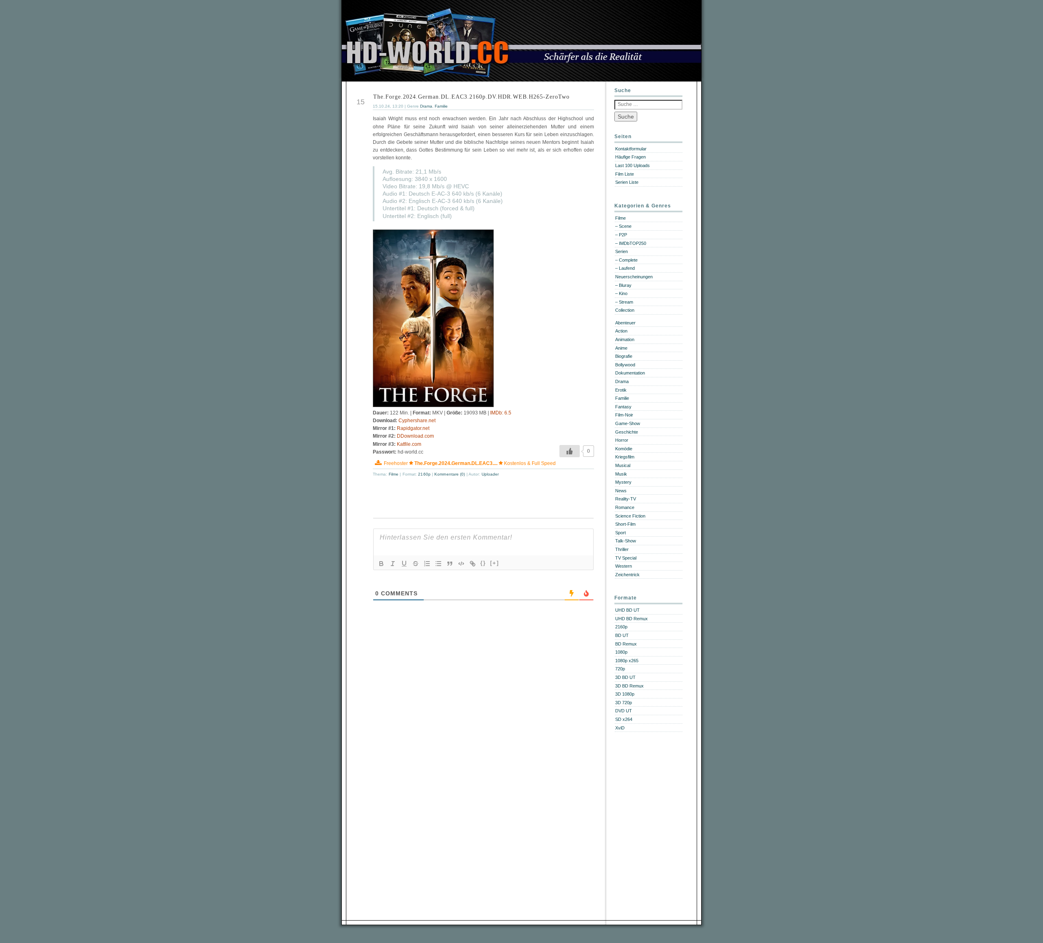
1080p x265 (626, 660)
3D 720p (623, 702)
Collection (624, 310)
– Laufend (625, 268)
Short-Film (625, 524)
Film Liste (624, 174)
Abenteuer (625, 322)
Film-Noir (624, 414)
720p (620, 668)
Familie (441, 106)
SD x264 (623, 719)
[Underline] (404, 563)
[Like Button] (569, 451)
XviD (620, 727)
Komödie (623, 448)
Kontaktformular (631, 148)
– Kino (621, 293)
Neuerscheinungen (634, 276)
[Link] (472, 563)
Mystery (623, 482)
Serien (621, 251)
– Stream (624, 302)
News (621, 490)
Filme (394, 474)
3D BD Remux (629, 685)
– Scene (623, 226)
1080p (621, 652)
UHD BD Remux (631, 618)
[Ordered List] (427, 563)
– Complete (626, 260)
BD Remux (626, 643)
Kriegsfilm (624, 456)
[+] (494, 563)
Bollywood (625, 364)
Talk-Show (625, 540)
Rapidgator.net (413, 428)
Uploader (490, 474)
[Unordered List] (438, 563)
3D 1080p (624, 694)
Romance (624, 507)
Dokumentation (630, 372)
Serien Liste (626, 182)
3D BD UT (625, 677)
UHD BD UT (627, 610)
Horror (621, 440)
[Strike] (415, 563)
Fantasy (623, 406)
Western (623, 566)
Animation (624, 339)
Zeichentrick (627, 574)
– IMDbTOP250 (630, 243)
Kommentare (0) (450, 474)
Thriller (622, 549)
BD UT (622, 635)
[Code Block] (461, 563)
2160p (424, 474)
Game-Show (627, 423)
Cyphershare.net (417, 420)
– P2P (621, 234)
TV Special (625, 557)
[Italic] (392, 563)
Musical (622, 465)
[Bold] (381, 563)
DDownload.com (415, 436)
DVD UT (623, 710)
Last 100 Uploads (632, 165)
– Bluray (623, 285)
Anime (621, 348)
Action (621, 330)
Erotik (621, 390)
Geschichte (626, 432)
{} (483, 563)
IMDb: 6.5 (500, 413)
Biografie (623, 356)
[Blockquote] (449, 563)
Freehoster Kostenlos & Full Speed (470, 463)
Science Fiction (630, 515)
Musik (621, 474)
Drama (426, 106)
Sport (620, 532)
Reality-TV (625, 498)
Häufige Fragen (630, 156)
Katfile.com (409, 444)
